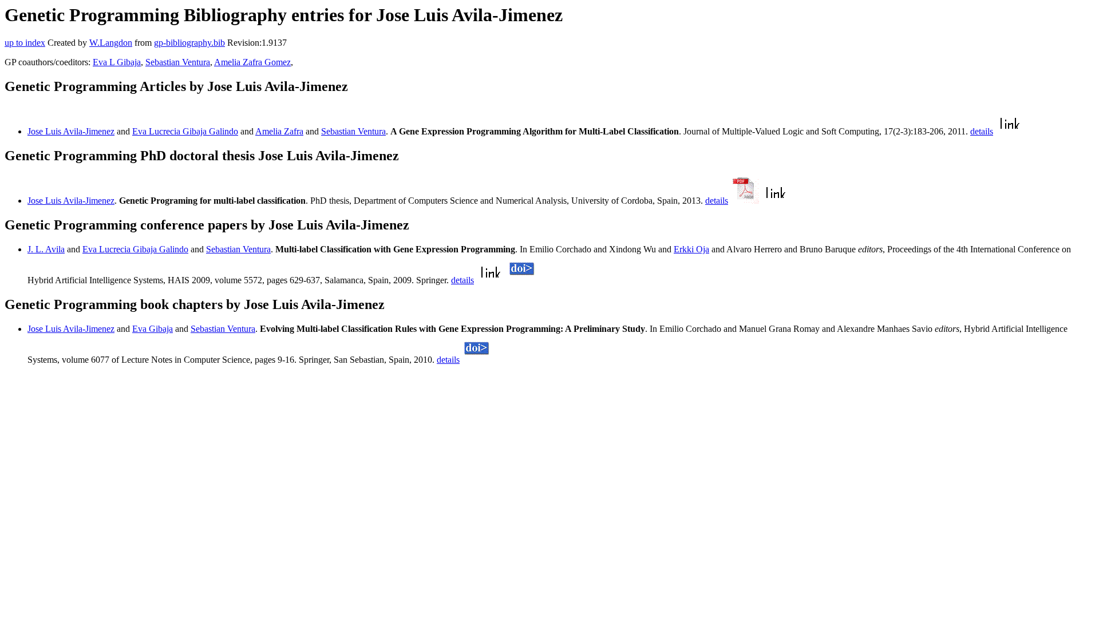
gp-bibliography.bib (189, 42)
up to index (25, 42)
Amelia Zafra (279, 131)
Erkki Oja (691, 249)
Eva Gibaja (152, 329)
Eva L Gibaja (117, 62)
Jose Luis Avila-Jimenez (70, 131)
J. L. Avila (46, 249)
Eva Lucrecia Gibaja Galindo (185, 131)
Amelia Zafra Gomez (252, 62)
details (981, 131)
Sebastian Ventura (177, 62)
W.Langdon (110, 42)
